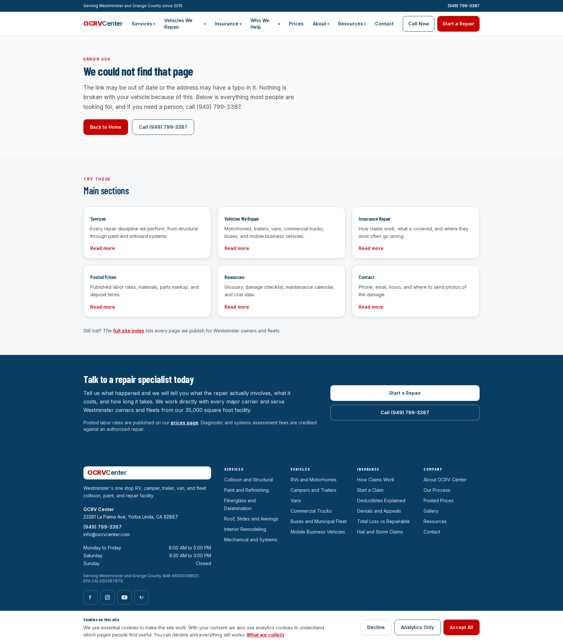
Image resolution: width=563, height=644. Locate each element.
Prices (296, 23)
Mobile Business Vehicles (318, 531)
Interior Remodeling (245, 529)
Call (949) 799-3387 (163, 127)
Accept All (461, 627)
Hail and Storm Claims (380, 531)
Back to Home (106, 127)
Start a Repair (458, 23)
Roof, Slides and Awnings (251, 518)
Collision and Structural (248, 479)
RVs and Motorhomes (314, 479)
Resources (352, 23)
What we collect (265, 634)
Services (143, 23)
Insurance (228, 23)
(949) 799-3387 (464, 5)
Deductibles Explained (381, 500)
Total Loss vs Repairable (383, 521)
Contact (384, 23)
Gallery (431, 511)
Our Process (437, 490)
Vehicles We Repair (185, 24)
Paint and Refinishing (246, 490)
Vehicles (300, 469)
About (321, 23)
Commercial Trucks (311, 511)
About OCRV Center (445, 479)
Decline (376, 627)
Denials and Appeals (379, 511)
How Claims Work (376, 479)
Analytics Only (417, 627)
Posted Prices (439, 500)
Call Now (418, 23)
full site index (128, 330)
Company (433, 469)
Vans (296, 500)
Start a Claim (370, 490)
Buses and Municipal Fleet (319, 521)
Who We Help (265, 24)
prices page (184, 422)
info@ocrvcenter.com (106, 534)
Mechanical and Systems (250, 539)
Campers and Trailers (314, 490)
